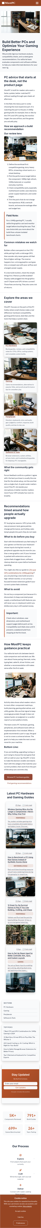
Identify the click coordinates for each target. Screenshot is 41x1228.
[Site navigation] (37, 3)
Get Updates (20, 1088)
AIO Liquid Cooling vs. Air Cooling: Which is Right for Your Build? (19, 1044)
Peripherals (10, 417)
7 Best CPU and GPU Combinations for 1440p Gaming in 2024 (20, 1032)
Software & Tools (13, 452)
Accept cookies (20, 1211)
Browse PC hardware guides (18, 777)
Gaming (9, 381)
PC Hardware (11, 345)
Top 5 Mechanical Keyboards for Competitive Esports (20, 1056)
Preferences (20, 1223)
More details (27, 1206)
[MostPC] (9, 3)
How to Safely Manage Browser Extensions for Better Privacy (20, 1050)
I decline (20, 1217)
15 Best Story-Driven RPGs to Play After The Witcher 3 (19, 1038)
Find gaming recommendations (19, 783)
